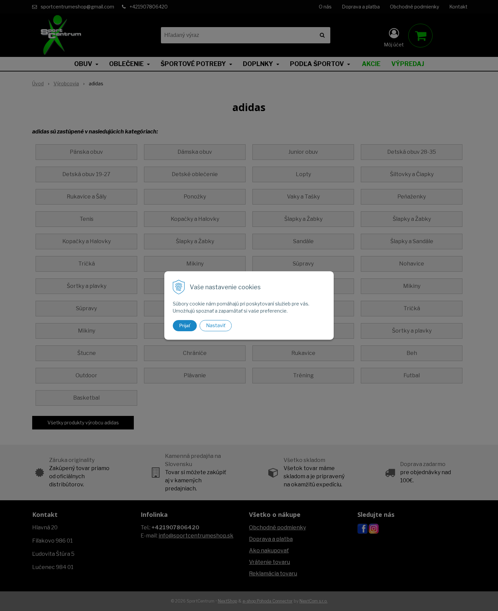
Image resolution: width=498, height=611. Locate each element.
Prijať (184, 325)
